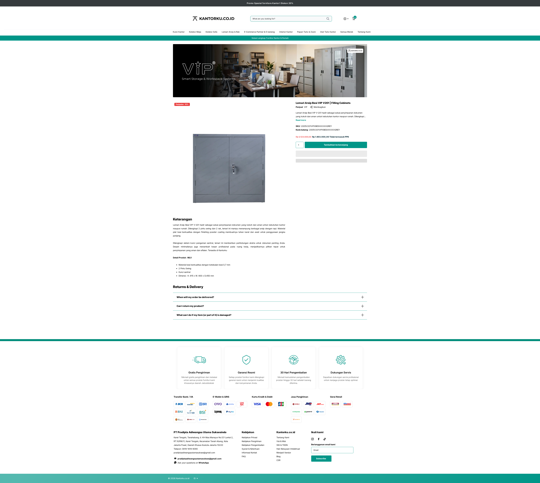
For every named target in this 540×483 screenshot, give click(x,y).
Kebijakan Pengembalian (253, 445)
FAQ (244, 456)
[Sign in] (346, 19)
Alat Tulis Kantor (328, 32)
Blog (278, 456)
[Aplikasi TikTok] (325, 439)
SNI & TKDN (282, 445)
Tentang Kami (364, 32)
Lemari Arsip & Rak (231, 32)
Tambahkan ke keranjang (336, 145)
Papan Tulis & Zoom (306, 32)
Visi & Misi (281, 441)
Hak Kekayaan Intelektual (288, 449)
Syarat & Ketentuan (250, 449)
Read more (301, 120)
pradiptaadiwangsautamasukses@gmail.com (199, 458)
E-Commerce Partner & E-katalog (259, 32)
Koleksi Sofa (211, 32)
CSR (278, 460)
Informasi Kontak (249, 452)
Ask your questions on (193, 463)
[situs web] (318, 439)
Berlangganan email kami (323, 444)
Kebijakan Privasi (249, 437)
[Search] (328, 18)
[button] (331, 154)
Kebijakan (248, 432)
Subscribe (321, 458)
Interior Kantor (286, 32)
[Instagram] (312, 439)
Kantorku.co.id (285, 432)
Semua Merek (346, 32)
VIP (305, 107)
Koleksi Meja (195, 32)
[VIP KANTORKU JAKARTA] (270, 70)
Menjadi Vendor (283, 452)
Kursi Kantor (178, 32)
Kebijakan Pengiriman (251, 441)
